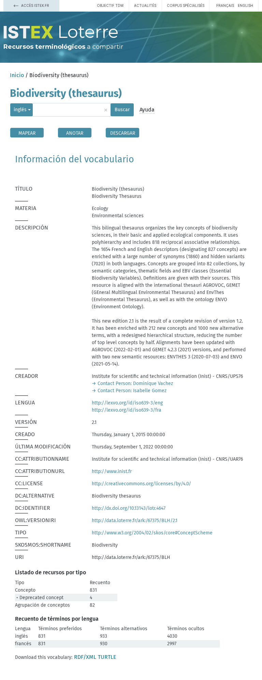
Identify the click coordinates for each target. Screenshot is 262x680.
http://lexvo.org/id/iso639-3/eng (127, 403)
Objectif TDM (110, 5)
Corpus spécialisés (185, 5)
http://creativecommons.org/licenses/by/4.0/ (141, 484)
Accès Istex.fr (34, 5)
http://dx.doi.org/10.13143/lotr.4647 (128, 508)
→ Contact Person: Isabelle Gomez (129, 391)
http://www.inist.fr (112, 471)
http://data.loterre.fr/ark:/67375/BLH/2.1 (134, 520)
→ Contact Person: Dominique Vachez (132, 383)
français (225, 5)
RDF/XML (85, 657)
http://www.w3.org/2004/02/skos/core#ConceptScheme (152, 533)
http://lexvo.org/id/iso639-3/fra (126, 410)
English (245, 5)
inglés (20, 110)
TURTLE (107, 657)
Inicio (17, 75)
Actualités (145, 5)
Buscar (122, 110)
